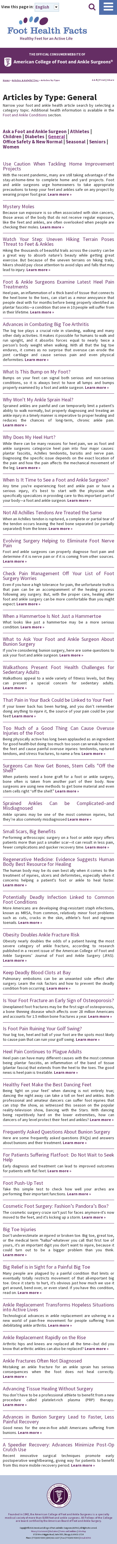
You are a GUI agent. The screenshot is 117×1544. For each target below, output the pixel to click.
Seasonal (75, 142)
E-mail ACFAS (85, 1538)
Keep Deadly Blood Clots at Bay (37, 972)
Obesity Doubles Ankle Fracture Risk (41, 934)
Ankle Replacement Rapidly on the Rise (44, 1337)
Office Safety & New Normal (32, 142)
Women (11, 147)
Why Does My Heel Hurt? (29, 437)
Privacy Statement (39, 1531)
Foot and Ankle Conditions (25, 114)
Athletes (79, 131)
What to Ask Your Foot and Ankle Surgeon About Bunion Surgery (58, 641)
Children (12, 136)
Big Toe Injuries (19, 1229)
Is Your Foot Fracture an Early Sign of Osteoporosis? (58, 1000)
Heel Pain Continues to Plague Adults (42, 1051)
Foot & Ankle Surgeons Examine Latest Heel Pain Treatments (58, 284)
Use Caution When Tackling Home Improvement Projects (58, 166)
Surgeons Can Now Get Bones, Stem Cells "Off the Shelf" (58, 768)
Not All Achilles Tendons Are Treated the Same (52, 512)
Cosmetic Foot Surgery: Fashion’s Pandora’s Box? (55, 1206)
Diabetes (34, 136)
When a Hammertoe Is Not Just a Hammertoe (52, 616)
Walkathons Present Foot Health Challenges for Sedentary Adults (58, 669)
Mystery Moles (18, 206)
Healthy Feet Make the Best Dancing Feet (47, 1084)
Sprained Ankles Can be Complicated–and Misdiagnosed (58, 805)
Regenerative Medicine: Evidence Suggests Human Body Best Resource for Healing (58, 861)
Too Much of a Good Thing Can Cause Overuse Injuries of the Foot (58, 730)
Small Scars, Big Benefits (29, 831)
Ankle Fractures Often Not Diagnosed (42, 1360)
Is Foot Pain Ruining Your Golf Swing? (42, 1028)
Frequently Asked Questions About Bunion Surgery (56, 1131)
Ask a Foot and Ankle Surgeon (35, 131)
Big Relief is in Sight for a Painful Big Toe (46, 1267)
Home (6, 80)
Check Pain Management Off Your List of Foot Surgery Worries (58, 575)
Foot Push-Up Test (23, 1183)
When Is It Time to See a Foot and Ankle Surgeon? (56, 479)
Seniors (97, 142)
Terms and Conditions (68, 1531)
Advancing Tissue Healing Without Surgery (48, 1388)
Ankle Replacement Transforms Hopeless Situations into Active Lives (58, 1307)
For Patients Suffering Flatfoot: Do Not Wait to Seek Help (58, 1157)
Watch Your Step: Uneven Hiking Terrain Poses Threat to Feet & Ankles (58, 241)
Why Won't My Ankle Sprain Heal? (38, 399)
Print (102, 80)
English (42, 7)
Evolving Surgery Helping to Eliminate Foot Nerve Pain (58, 543)
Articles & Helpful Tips (25, 80)
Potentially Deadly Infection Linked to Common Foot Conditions (58, 899)
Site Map (82, 1531)
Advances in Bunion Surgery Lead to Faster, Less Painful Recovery (58, 1419)
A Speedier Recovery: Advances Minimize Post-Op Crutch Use (58, 1447)
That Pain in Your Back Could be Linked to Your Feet (57, 700)
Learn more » (60, 194)
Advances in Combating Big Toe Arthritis (46, 324)
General (56, 136)
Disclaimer (53, 1531)
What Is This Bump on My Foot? (36, 371)
